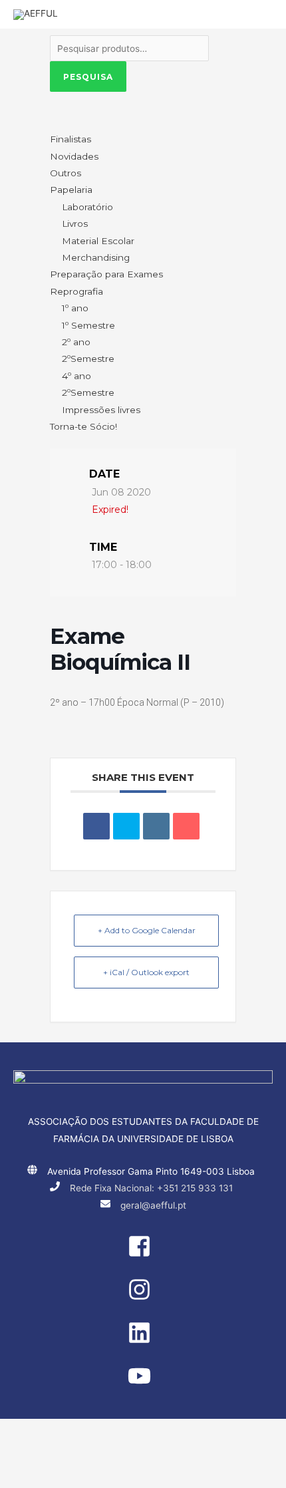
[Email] (186, 826)
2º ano (76, 342)
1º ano (75, 308)
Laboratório (87, 207)
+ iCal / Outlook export (146, 972)
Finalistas (70, 139)
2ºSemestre (88, 358)
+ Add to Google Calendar (147, 930)
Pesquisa (88, 77)
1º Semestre (88, 325)
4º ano (76, 376)
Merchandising (96, 257)
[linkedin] (143, 1341)
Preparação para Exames (106, 274)
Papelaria (71, 189)
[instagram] (143, 1297)
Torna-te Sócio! (83, 426)
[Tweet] (126, 826)
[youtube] (143, 1384)
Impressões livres (101, 409)
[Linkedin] (156, 826)
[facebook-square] (143, 1254)
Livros (75, 223)
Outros (65, 173)
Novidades (74, 156)
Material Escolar (98, 240)
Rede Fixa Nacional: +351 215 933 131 (151, 1188)
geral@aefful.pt (153, 1205)
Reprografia (76, 291)
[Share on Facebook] (96, 826)
